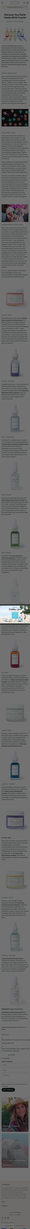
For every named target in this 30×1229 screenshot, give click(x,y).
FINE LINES (15, 614)
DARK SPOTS (15, 616)
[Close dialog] (0, 606)
